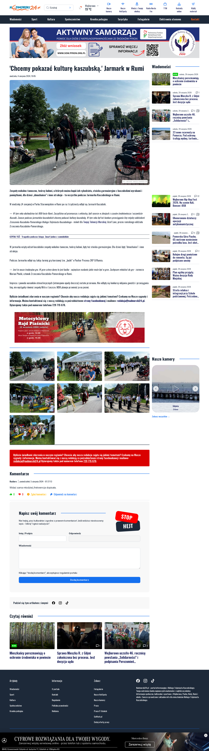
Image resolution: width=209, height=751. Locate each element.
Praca (96, 705)
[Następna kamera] (195, 388)
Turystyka (123, 19)
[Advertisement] (175, 168)
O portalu (55, 689)
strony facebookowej (94, 301)
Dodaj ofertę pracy (101, 722)
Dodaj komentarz (79, 580)
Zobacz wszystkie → (161, 416)
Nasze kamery (99, 700)
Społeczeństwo (72, 19)
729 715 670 (89, 461)
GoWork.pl (98, 716)
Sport (34, 19)
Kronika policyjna (99, 19)
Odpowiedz (75, 533)
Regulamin (56, 700)
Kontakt (195, 19)
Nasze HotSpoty (100, 694)
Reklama (55, 711)
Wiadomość (25, 545)
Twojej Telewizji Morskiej (94, 222)
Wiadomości (15, 19)
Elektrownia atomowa (170, 19)
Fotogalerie (143, 19)
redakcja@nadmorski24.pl (130, 301)
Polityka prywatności (60, 705)
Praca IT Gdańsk (100, 711)
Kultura (51, 19)
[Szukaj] (70, 7)
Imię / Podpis (26, 533)
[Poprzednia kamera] (156, 388)
